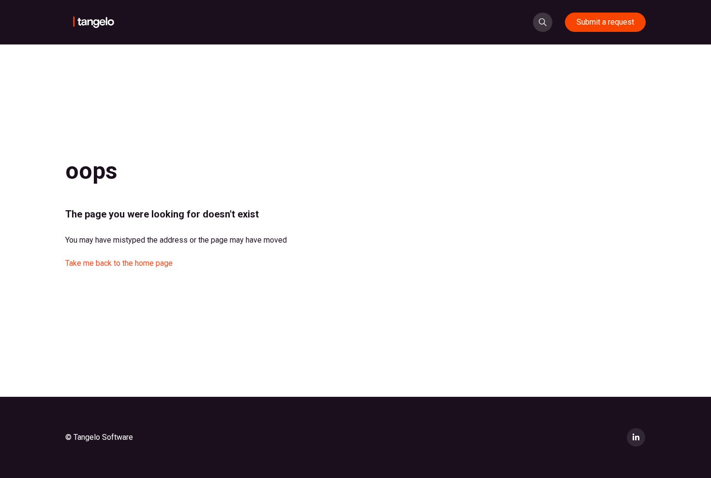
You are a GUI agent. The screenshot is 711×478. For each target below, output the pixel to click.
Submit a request (605, 22)
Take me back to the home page (119, 263)
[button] (542, 22)
